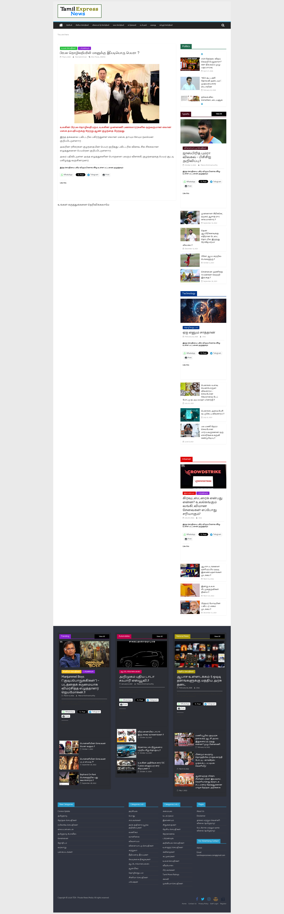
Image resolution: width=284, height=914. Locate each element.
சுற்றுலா (133, 850)
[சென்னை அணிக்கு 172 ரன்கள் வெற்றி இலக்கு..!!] (190, 271)
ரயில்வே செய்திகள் (68, 825)
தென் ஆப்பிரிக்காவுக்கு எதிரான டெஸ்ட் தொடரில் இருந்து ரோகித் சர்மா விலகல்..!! (201, 238)
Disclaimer (201, 816)
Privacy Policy (203, 903)
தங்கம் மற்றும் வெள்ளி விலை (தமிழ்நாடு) (208, 822)
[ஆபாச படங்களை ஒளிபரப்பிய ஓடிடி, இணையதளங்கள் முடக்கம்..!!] (190, 566)
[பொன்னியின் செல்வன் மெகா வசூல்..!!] (69, 741)
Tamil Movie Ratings (171, 874)
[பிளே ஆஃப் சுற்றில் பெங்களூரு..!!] (190, 255)
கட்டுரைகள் (132, 25)
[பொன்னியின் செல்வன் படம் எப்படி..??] (69, 757)
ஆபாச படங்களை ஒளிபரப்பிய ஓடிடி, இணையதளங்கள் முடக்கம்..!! (211, 571)
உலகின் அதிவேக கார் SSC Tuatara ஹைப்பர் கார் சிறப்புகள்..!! (151, 765)
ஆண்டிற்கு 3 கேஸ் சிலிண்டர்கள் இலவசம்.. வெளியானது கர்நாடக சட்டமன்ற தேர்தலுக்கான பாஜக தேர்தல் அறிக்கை (208, 781)
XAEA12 (102, 57)
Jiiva (204, 336)
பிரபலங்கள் (169, 870)
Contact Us (192, 903)
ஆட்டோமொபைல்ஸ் (130, 671)
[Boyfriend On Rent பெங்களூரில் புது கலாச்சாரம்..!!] (69, 773)
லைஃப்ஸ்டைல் (66, 829)
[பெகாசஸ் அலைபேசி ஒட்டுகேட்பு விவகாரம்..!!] (190, 410)
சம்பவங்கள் (135, 820)
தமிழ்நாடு (62, 816)
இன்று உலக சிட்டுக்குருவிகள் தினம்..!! (210, 589)
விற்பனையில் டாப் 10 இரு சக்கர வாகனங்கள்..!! (151, 733)
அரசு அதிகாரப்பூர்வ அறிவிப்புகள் (139, 826)
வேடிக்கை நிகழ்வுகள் (140, 859)
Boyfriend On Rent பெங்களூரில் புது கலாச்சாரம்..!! (89, 777)
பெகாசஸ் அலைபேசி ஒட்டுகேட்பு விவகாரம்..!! (212, 412)
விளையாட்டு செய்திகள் (100, 25)
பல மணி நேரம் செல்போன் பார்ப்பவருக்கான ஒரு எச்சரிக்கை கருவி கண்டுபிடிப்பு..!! (212, 432)
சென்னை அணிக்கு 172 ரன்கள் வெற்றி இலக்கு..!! (212, 274)
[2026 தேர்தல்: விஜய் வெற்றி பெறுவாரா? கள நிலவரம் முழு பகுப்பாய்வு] (190, 59)
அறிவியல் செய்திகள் (173, 843)
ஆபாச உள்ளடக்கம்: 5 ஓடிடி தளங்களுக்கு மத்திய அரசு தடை (199, 680)
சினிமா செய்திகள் (82, 25)
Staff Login (214, 903)
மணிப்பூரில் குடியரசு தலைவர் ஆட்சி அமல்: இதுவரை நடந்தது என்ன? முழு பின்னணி (207, 740)
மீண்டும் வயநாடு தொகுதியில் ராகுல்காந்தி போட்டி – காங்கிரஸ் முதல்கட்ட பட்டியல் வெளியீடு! (208, 760)
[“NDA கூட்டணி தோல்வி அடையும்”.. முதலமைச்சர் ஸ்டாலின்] (190, 78)
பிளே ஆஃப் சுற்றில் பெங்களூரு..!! (211, 258)
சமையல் (167, 811)
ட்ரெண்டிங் (84, 48)
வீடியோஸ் (168, 865)
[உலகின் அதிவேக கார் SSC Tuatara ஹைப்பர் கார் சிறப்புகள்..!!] (126, 761)
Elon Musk (95, 57)
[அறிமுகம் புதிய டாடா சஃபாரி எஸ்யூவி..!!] (142, 642)
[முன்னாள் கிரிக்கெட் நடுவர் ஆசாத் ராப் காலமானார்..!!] (190, 213)
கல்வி (166, 879)
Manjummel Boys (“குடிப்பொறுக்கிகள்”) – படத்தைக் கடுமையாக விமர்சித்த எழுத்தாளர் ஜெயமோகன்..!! (80, 684)
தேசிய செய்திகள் (186, 671)
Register (223, 903)
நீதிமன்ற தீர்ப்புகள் (138, 855)
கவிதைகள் (169, 852)
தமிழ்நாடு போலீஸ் (67, 834)
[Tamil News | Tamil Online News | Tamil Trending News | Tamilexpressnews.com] (61, 25)
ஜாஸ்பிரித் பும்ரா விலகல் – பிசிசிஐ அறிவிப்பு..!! (197, 157)
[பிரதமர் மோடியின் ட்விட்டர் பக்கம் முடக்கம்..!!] (190, 602)
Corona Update (64, 811)
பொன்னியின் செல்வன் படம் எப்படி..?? (93, 760)
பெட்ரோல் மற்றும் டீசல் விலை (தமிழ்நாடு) (208, 829)
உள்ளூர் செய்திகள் (166, 25)
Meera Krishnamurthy (209, 165)
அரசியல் (69, 25)
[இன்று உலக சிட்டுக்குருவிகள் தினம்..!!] (190, 585)
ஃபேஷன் (133, 882)
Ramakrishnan (81, 57)
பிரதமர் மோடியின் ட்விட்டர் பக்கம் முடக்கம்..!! (211, 606)
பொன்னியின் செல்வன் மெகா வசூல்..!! (93, 745)
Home (184, 903)
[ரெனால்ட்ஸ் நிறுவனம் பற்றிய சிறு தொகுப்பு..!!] (126, 745)
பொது (132, 816)
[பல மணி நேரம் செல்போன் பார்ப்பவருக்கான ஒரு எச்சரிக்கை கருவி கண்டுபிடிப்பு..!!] (190, 426)
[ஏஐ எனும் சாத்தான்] (203, 301)
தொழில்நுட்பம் (191, 327)
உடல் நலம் (143, 25)
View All (219, 113)
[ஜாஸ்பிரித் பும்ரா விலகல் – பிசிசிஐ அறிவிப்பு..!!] (203, 121)
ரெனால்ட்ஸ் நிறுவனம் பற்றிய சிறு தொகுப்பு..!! (150, 749)
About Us (200, 811)
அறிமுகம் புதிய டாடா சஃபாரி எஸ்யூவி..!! (136, 678)
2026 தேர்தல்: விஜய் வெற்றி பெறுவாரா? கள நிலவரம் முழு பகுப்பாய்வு (211, 63)
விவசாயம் (134, 841)
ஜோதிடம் (62, 843)
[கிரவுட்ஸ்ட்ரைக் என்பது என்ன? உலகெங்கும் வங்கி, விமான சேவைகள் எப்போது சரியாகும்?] (203, 466)
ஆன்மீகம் (133, 868)
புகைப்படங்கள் (65, 852)
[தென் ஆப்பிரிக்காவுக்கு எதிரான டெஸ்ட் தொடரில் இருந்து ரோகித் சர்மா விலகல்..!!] (190, 230)
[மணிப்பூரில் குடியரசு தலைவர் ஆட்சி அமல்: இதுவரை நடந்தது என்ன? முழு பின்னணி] (184, 734)
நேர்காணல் (169, 834)
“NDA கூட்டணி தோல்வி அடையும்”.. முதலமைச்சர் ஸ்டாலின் (211, 82)
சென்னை (63, 838)
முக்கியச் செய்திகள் (173, 883)
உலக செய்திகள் (118, 25)
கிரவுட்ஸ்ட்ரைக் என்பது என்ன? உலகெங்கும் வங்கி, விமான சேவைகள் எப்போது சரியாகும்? (202, 506)
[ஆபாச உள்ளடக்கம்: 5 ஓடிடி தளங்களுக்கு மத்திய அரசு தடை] (200, 642)
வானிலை (134, 836)
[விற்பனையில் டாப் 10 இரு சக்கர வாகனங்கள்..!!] (126, 730)
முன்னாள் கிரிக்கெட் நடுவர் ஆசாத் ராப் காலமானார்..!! (212, 216)
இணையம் (189, 493)
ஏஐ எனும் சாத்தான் (199, 332)
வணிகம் (133, 832)
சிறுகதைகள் (169, 825)
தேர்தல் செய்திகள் (67, 820)
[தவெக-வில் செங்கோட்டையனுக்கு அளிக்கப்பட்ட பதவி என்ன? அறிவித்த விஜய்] (190, 98)
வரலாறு (153, 25)
